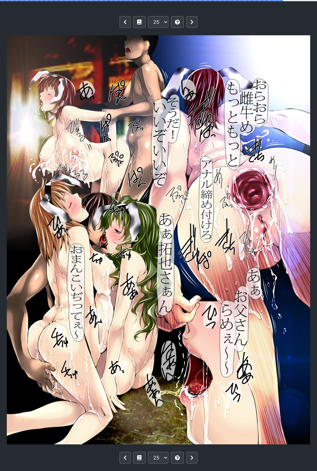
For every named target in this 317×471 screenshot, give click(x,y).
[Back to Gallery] (139, 22)
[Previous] (125, 22)
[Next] (192, 22)
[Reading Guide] (177, 22)
